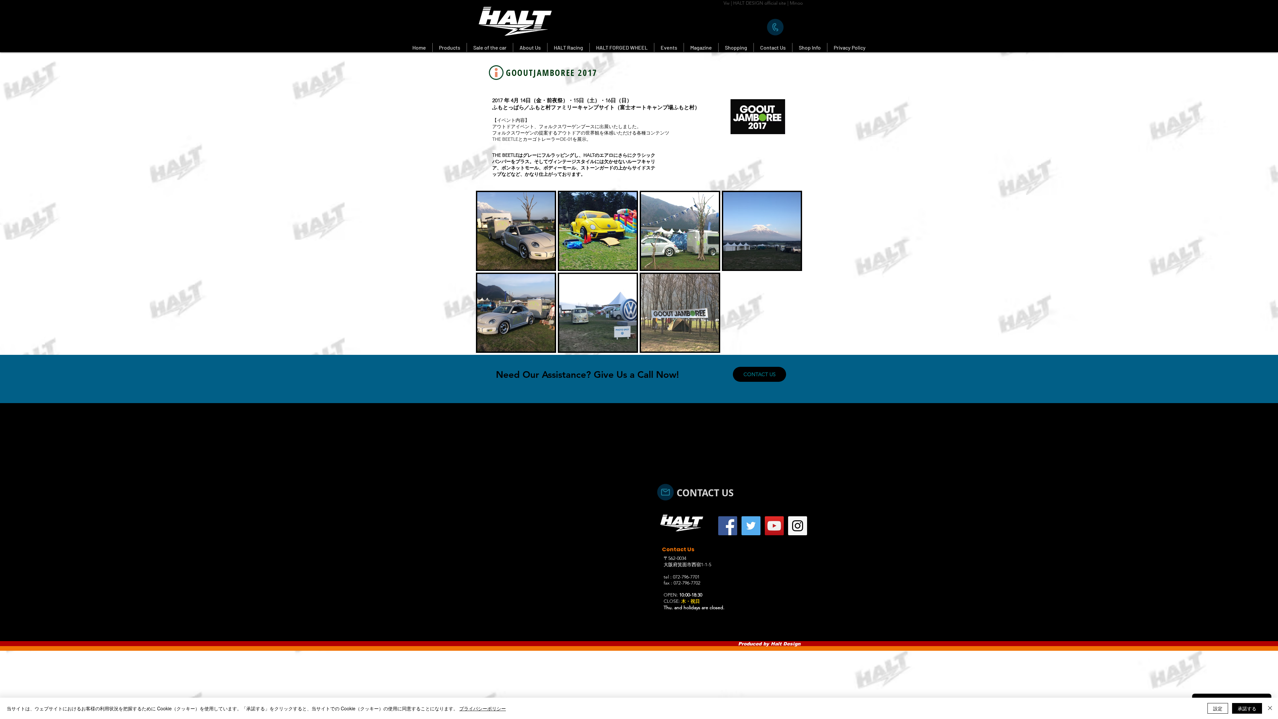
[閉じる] (1270, 708)
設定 (1217, 708)
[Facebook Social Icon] (727, 525)
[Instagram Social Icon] (797, 525)
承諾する (1247, 708)
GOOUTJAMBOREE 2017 (551, 73)
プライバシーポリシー (482, 708)
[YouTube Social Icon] (774, 525)
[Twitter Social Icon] (751, 525)
